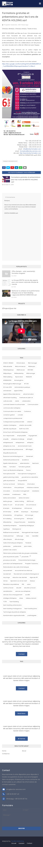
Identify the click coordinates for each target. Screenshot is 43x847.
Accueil (13, 843)
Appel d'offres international (11, 394)
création (29, 422)
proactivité (25, 557)
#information (20, 363)
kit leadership (7, 515)
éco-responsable (8, 435)
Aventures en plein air (26, 397)
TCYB (5, 601)
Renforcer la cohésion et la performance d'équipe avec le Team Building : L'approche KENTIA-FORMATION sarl (25, 293)
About (24, 751)
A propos (21, 843)
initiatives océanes (33, 487)
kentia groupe (7, 501)
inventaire (6, 494)
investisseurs (16, 494)
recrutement (7, 574)
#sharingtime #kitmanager (12, 384)
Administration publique (22, 387)
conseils (20, 415)
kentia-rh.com (7, 505)
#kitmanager (30, 373)
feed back (35, 463)
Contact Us (5, 754)
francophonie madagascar (27, 474)
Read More (21, 713)
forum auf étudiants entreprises (13, 470)
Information (31, 484)
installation (35, 491)
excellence (25, 460)
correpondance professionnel (12, 418)
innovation (6, 491)
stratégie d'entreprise (9, 598)
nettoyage (19, 536)
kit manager (29, 515)
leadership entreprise (9, 525)
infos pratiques (19, 487)
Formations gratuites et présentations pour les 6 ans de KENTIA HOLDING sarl (25, 179)
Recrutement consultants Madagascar (26, 574)
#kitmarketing (7, 377)
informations (7, 487)
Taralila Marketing (17, 841)
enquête (5, 439)
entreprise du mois (9, 446)
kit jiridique (24, 512)
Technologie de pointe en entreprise (14, 612)
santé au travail (8, 588)
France (28, 470)
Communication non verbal (12, 411)
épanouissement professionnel (13, 449)
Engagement (33, 435)
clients (17, 401)
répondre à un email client (18, 581)
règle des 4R (34, 577)
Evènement (29, 456)
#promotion (19, 377)
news (27, 536)
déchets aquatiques (9, 429)
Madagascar (16, 529)
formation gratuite (10, 161)
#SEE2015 (29, 377)
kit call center (19, 505)
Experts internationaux (10, 463)
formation (12, 467)
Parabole (28, 543)
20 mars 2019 (7, 387)
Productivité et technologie (26, 560)
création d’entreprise (9, 425)
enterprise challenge (17, 439)
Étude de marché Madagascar (13, 456)
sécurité (18, 588)
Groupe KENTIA (22, 480)
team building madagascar (12, 608)
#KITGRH (30, 370)
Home (4, 751)
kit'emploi (30, 518)
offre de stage (19, 539)
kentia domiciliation (9, 498)
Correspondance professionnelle (13, 422)
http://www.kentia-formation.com (30, 153)
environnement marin (25, 446)
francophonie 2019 (9, 474)
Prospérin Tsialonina (10, 25)
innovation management (21, 491)
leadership (31, 522)
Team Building (14, 601)
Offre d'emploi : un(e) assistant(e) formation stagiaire (23, 272)
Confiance (27, 411)
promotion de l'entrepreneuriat (12, 563)
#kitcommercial (20, 366)
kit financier (28, 508)
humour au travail (9, 484)
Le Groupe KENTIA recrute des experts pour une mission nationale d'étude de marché (25, 282)
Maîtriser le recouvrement (11, 532)
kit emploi (6, 508)
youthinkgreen (31, 615)
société (27, 595)
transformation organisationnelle (14, 615)
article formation (28, 394)
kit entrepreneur (17, 508)
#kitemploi (31, 366)
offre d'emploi (7, 539)
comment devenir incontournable (14, 404)
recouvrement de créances (23, 570)
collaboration (26, 401)
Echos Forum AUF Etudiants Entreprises (15, 432)
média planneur (8, 536)
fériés (5, 467)
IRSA (24, 494)
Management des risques (30, 532)
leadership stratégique (26, 525)
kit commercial (31, 505)
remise (5, 581)
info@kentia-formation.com (32, 149)
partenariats (17, 546)
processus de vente (9, 560)
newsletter (35, 536)
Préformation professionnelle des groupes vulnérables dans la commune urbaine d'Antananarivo (20, 553)
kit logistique (19, 515)
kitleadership (7, 522)
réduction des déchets (20, 577)
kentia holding (19, 501)
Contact (21, 654)
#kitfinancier (20, 370)
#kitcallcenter (7, 366)
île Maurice (21, 484)
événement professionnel (11, 460)
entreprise (30, 442)
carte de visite (7, 401)
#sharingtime (18, 380)
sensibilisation (7, 591)
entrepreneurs (20, 442)
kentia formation (24, 498)
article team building (10, 397)
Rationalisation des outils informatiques (16, 567)
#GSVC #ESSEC (8, 363)
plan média (28, 546)
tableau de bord (31, 598)
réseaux (32, 581)
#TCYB (26, 384)
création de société (25, 425)
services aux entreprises (22, 591)
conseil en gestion (9, 415)
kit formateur (7, 512)
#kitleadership (18, 373)
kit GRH (16, 512)
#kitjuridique (7, 373)
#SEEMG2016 (7, 380)
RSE (23, 584)
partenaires (7, 546)
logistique (6, 529)
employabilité (21, 435)
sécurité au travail (29, 588)
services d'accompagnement (12, 595)
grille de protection (9, 480)
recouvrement (7, 570)
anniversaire (7, 391)
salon (29, 584)
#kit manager (32, 363)
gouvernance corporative (30, 477)
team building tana (30, 608)
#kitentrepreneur (8, 370)
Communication (33, 404)
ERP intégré (29, 449)
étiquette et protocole (10, 453)
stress (21, 598)
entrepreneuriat (8, 442)
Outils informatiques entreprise (13, 543)
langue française (19, 522)
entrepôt (29, 439)
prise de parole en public (11, 557)
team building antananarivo (12, 605)
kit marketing (7, 518)
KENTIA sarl (30, 501)
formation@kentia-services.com (30, 151)
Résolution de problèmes (11, 584)
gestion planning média (11, 477)
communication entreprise (11, 408)
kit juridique (34, 512)
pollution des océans (10, 550)
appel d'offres (18, 391)
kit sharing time (19, 518)
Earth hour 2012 (24, 429)
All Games (21, 739)
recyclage (6, 577)
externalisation (24, 463)
